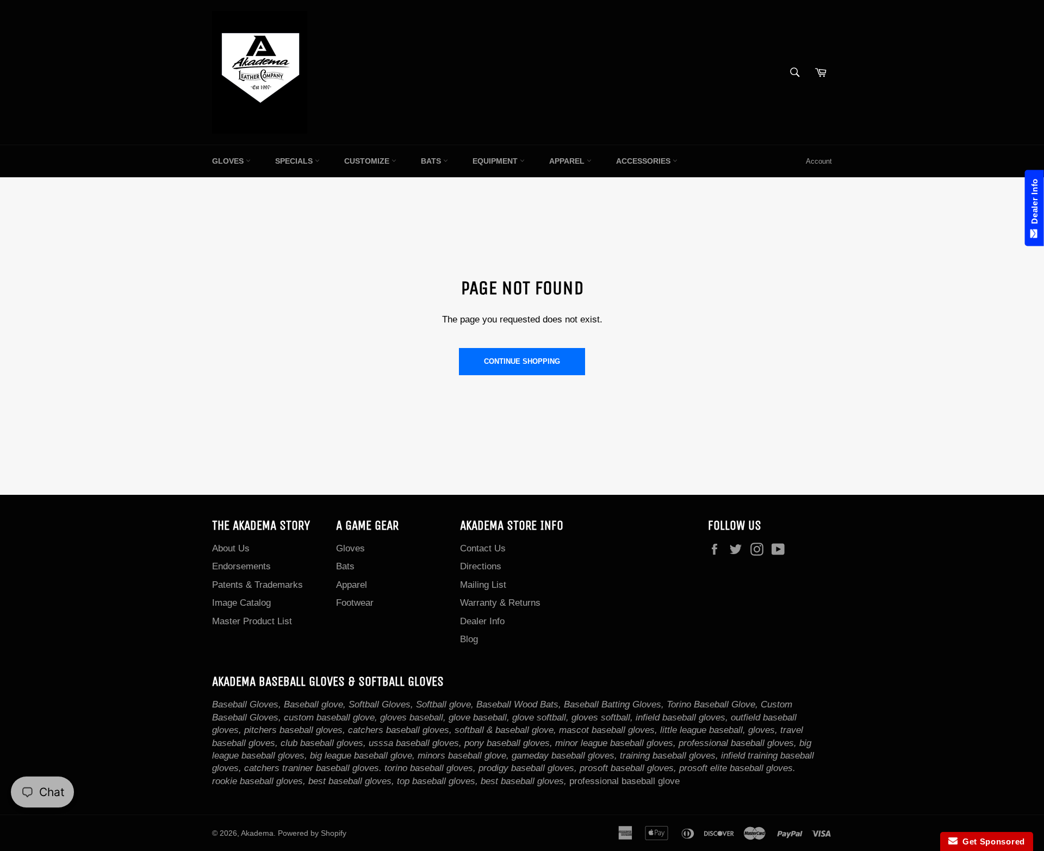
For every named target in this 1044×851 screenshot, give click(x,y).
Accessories (644, 161)
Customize (367, 161)
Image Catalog (241, 603)
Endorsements (241, 566)
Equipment (496, 161)
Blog (469, 639)
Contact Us (483, 548)
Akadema (257, 833)
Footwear (355, 603)
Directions (480, 566)
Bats (432, 161)
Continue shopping (522, 361)
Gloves (229, 161)
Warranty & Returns (500, 603)
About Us (231, 548)
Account (819, 161)
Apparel (568, 161)
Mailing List (483, 585)
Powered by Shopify (312, 833)
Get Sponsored (992, 841)
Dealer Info (482, 621)
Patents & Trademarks (257, 585)
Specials (295, 161)
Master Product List (252, 621)
